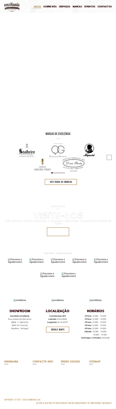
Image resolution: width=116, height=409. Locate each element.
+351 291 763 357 (40, 368)
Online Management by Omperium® (85, 403)
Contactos (104, 7)
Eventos (89, 7)
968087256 (37, 379)
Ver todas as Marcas (61, 182)
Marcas (77, 7)
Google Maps (58, 329)
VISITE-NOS (58, 231)
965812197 (49, 383)
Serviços (64, 7)
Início (37, 7)
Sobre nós (50, 7)
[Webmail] (107, 403)
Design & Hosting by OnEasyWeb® (52, 403)
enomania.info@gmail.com (45, 371)
